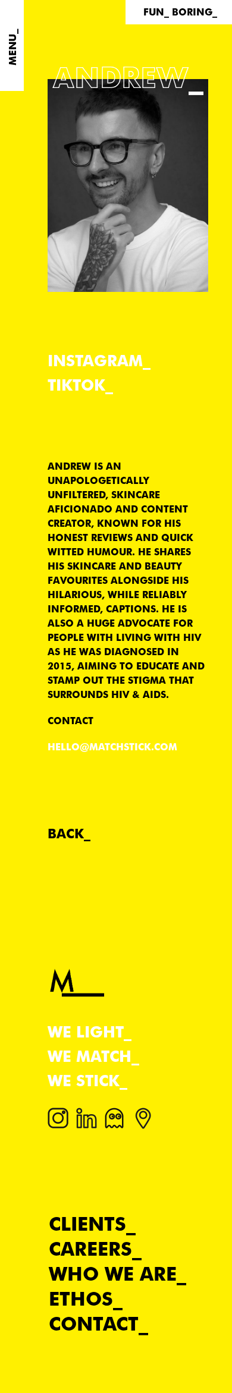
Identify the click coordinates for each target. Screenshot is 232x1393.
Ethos (81, 1298)
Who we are (113, 1273)
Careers (90, 1248)
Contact (94, 1323)
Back (66, 833)
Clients (87, 1223)
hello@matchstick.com (112, 747)
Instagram (95, 360)
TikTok (76, 385)
